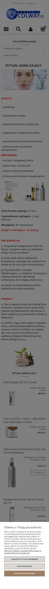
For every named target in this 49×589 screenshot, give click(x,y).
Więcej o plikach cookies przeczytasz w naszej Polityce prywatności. (22, 552)
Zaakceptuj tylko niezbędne (24, 559)
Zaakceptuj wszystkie (24, 573)
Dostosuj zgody (24, 566)
